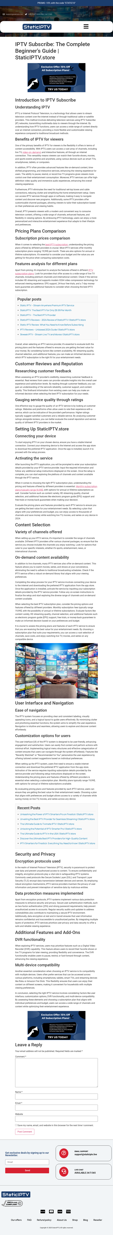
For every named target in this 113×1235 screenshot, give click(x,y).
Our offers (16, 1219)
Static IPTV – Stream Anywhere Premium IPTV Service (47, 305)
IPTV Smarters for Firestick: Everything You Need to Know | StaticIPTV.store (57, 843)
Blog (85, 1219)
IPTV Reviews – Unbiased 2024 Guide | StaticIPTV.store (47, 329)
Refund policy (44, 1219)
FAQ (29, 1219)
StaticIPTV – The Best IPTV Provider (38, 315)
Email (18, 1103)
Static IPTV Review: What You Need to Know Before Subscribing (52, 324)
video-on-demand (31, 152)
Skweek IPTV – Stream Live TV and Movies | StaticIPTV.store (50, 334)
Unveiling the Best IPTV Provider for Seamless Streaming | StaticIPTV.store (57, 819)
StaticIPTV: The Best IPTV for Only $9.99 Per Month (46, 310)
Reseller (97, 1219)
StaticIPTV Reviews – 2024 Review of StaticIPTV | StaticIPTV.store (53, 319)
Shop (75, 1219)
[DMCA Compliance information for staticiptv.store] (12, 1203)
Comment (20, 1057)
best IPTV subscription (56, 244)
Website (19, 1114)
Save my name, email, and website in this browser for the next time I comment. (56, 1125)
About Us (62, 1219)
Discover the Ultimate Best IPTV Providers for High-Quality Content (53, 838)
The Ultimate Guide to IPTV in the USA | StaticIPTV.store (48, 833)
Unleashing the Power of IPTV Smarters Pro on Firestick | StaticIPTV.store (56, 814)
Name (18, 1092)
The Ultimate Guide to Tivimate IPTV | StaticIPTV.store (47, 823)
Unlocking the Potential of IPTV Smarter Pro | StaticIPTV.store (51, 828)
